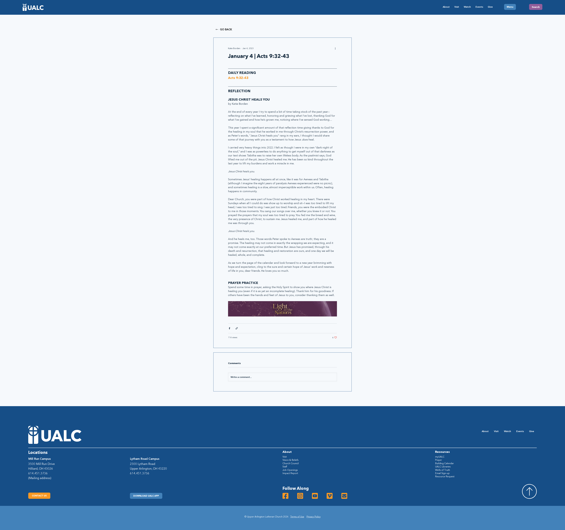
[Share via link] (236, 328)
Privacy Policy (313, 516)
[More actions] (335, 48)
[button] (146, 496)
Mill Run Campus (39, 458)
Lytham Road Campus (144, 458)
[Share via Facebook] (229, 328)
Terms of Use (297, 516)
